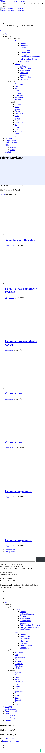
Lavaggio (24, 623)
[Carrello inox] (23, 388)
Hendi (17, 686)
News (12, 718)
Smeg (17, 698)
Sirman (18, 695)
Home (2, 194)
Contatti (8, 720)
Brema (17, 679)
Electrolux (19, 682)
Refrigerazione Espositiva (30, 625)
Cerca (2, 556)
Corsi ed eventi (11, 711)
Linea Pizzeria (25, 636)
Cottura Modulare (27, 614)
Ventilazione (25, 630)
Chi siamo (9, 713)
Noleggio (8, 707)
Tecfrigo (18, 700)
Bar (16, 655)
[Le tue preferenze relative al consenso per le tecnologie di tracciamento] (40, 750)
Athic (17, 675)
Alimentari (19, 652)
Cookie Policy (10, 550)
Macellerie (19, 666)
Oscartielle (19, 691)
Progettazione (10, 709)
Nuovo (17, 609)
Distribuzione (25, 621)
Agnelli (18, 673)
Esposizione (25, 648)
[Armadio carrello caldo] (23, 235)
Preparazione (25, 618)
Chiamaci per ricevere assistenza (13, 1)
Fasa (17, 684)
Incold (17, 688)
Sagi (16, 693)
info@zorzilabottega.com (12, 741)
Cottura (23, 612)
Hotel (17, 659)
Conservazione (26, 645)
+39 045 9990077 (9, 739)
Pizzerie (18, 661)
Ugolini (18, 704)
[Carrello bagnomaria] (23, 486)
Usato (17, 632)
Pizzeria (23, 616)
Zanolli (18, 702)
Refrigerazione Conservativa (31, 627)
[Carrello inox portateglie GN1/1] (23, 336)
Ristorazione (20, 657)
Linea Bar (24, 641)
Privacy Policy (10, 552)
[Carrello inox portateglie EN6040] (23, 283)
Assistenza (14, 716)
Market (18, 668)
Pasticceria (19, 664)
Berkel (17, 677)
